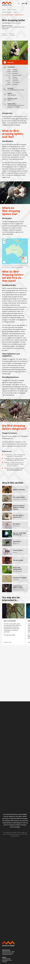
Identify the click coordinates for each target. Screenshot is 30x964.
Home (3, 9)
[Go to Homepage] (15, 943)
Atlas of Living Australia (17, 267)
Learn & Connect (11, 9)
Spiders (16, 12)
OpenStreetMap (16, 263)
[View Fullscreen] (4, 262)
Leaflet (12, 263)
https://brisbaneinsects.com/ (14, 470)
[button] (4, 240)
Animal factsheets (7, 12)
